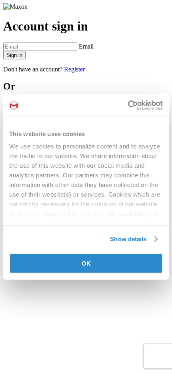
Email (86, 46)
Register (74, 69)
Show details (128, 239)
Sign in (14, 55)
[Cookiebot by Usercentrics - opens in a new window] (128, 105)
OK (86, 263)
